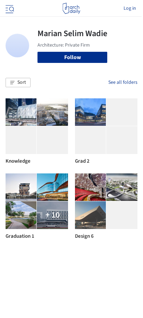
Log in (130, 8)
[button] (18, 83)
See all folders (122, 82)
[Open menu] (9, 8)
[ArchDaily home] (71, 8)
